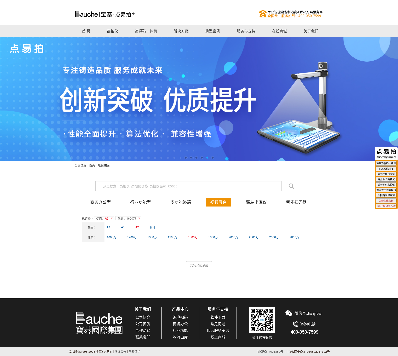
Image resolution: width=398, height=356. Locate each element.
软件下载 (217, 317)
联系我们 (142, 337)
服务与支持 (246, 31)
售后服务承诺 (218, 330)
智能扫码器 (296, 202)
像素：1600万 (127, 218)
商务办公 (180, 323)
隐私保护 (134, 351)
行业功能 (180, 330)
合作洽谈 (142, 330)
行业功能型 (140, 202)
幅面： (102, 218)
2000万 (233, 237)
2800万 (294, 237)
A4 (108, 227)
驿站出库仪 (256, 202)
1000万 (111, 237)
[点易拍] (99, 322)
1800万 (213, 237)
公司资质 (142, 323)
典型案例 (212, 31)
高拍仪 (199, 14)
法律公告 (120, 351)
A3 (123, 227)
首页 (92, 165)
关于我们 (310, 31)
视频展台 (104, 165)
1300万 (152, 237)
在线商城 (279, 31)
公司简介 (142, 317)
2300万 (253, 237)
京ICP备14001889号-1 (271, 351)
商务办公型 (100, 202)
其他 (152, 227)
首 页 (86, 31)
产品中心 (180, 309)
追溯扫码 (180, 317)
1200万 (132, 237)
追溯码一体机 (146, 31)
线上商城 (217, 337)
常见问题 (217, 323)
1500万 (172, 237)
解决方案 (181, 31)
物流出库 (180, 337)
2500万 (274, 237)
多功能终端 (180, 202)
